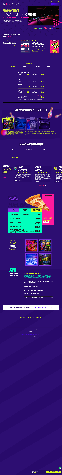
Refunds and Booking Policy (21, 329)
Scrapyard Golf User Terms (48, 329)
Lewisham (42, 324)
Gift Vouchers (38, 321)
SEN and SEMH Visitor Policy (34, 329)
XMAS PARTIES (29, 4)
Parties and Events (27, 321)
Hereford (38, 324)
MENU (43, 4)
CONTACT (48, 4)
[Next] (45, 185)
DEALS (39, 4)
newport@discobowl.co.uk (27, 317)
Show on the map (15, 157)
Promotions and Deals (32, 321)
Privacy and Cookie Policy (6, 329)
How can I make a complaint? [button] (31, 294)
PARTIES (35, 4)
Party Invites (50, 321)
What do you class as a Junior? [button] (31, 286)
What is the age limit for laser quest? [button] (33, 298)
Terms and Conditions (13, 329)
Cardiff (31, 324)
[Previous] (44, 185)
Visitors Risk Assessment (41, 329)
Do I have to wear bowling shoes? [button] (32, 273)
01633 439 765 (52, 1)
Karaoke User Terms (31, 331)
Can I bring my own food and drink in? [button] (33, 290)
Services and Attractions (20, 321)
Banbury (24, 324)
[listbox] (55, 4)
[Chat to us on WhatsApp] (60, 468)
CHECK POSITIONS (40, 307)
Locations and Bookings (13, 321)
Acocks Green (20, 324)
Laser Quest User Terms (55, 329)
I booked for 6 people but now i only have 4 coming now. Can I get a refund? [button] (36, 282)
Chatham (35, 324)
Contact (46, 321)
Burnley (28, 324)
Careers (42, 321)
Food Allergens (27, 329)
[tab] (13, 66)
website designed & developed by (29, 336)
